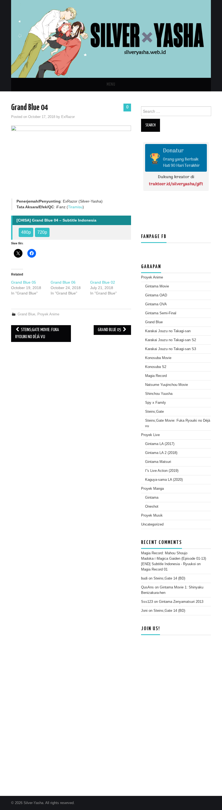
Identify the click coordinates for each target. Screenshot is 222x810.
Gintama (151, 498)
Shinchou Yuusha (158, 394)
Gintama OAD (156, 295)
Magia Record (156, 376)
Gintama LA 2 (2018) (161, 453)
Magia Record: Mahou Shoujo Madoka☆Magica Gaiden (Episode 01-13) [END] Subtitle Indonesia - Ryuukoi (173, 558)
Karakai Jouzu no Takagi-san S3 (170, 349)
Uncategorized (152, 524)
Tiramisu (75, 207)
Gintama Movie (157, 286)
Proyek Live (150, 435)
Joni (144, 611)
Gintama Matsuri (158, 462)
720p (42, 232)
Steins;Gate (154, 412)
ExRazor (68, 117)
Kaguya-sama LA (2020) (164, 480)
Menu (111, 84)
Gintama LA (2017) (159, 444)
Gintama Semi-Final (160, 313)
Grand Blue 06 (63, 282)
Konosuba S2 (155, 367)
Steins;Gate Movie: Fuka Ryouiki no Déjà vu (37, 333)
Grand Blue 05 (23, 282)
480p (26, 232)
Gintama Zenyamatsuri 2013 (181, 602)
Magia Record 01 (154, 569)
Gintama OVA (156, 304)
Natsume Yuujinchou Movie (166, 385)
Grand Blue (26, 314)
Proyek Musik (152, 515)
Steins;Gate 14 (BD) (169, 578)
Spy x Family (155, 403)
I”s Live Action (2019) (161, 471)
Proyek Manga (152, 489)
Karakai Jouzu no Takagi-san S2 (170, 340)
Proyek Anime (48, 314)
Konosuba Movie (158, 358)
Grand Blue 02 (102, 282)
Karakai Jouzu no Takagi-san (168, 331)
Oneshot (151, 506)
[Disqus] (71, 414)
